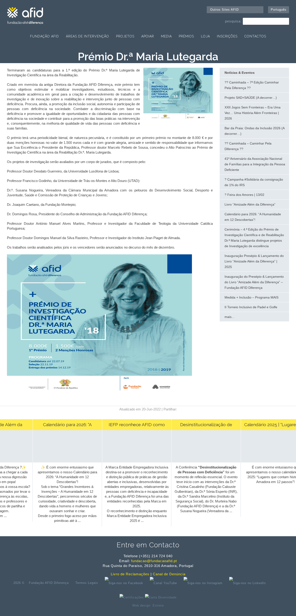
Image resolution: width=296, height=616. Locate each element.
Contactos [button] (255, 36)
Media (135, 48)
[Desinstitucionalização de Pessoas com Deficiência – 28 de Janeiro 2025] (201, 461)
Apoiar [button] (147, 36)
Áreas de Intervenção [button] (87, 36)
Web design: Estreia (148, 605)
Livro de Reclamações (130, 574)
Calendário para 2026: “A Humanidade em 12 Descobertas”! (253, 217)
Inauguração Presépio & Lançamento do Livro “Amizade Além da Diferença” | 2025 (254, 261)
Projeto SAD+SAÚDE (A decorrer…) (251, 97)
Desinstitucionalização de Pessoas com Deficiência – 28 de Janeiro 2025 (202, 426)
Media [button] (166, 36)
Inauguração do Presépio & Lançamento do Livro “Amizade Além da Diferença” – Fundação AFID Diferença (254, 282)
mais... (229, 317)
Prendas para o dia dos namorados (55, 611)
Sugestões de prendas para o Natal (207, 611)
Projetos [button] (125, 36)
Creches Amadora (18, 611)
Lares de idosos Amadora (97, 611)
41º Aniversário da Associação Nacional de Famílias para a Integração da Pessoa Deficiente (255, 164)
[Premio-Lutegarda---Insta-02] (178, 118)
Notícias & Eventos (162, 48)
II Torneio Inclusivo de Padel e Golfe (251, 307)
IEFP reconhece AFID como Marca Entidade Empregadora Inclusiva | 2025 (132, 426)
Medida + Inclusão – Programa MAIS (251, 297)
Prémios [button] (186, 36)
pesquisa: (233, 21)
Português (279, 9)
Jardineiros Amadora (168, 611)
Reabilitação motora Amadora (252, 611)
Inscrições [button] (227, 36)
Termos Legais (86, 583)
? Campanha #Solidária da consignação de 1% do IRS (254, 182)
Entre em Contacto (148, 545)
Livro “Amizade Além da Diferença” (250, 204)
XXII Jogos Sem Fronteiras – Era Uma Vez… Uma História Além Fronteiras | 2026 (253, 112)
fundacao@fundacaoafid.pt (154, 561)
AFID (121, 48)
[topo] (276, 583)
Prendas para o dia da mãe (134, 611)
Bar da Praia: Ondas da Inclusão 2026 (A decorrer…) (255, 131)
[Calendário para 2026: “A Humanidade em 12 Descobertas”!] (62, 461)
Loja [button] (205, 36)
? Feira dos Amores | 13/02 (244, 195)
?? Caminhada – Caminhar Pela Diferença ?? (248, 146)
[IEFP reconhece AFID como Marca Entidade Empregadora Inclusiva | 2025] (132, 461)
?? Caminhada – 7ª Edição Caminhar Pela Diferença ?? (252, 85)
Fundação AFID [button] (44, 36)
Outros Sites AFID (224, 9)
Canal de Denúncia (169, 574)
